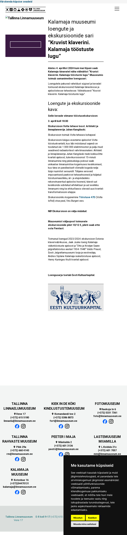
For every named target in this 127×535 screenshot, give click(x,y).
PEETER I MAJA (63, 437)
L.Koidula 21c (107, 446)
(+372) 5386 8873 (63, 417)
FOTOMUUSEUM (107, 404)
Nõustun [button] (78, 517)
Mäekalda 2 (63, 442)
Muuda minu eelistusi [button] (84, 524)
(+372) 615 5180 (19, 417)
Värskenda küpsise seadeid (16, 1)
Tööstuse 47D (87, 197)
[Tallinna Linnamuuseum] (25, 9)
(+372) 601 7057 (107, 450)
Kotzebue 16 (19, 480)
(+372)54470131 (19, 483)
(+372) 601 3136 (63, 445)
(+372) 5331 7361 (107, 412)
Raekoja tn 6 (107, 409)
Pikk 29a (19, 446)
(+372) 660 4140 (19, 450)
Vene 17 (20, 413)
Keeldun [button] (92, 517)
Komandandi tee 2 (63, 413)
